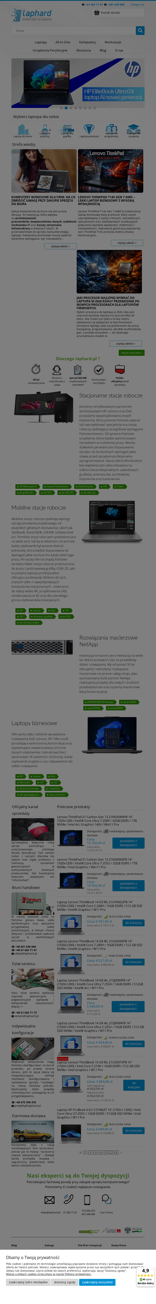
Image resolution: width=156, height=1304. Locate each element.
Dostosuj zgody (65, 1282)
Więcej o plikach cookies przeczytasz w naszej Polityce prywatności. (49, 1274)
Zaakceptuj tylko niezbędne (28, 1282)
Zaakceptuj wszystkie (97, 1282)
